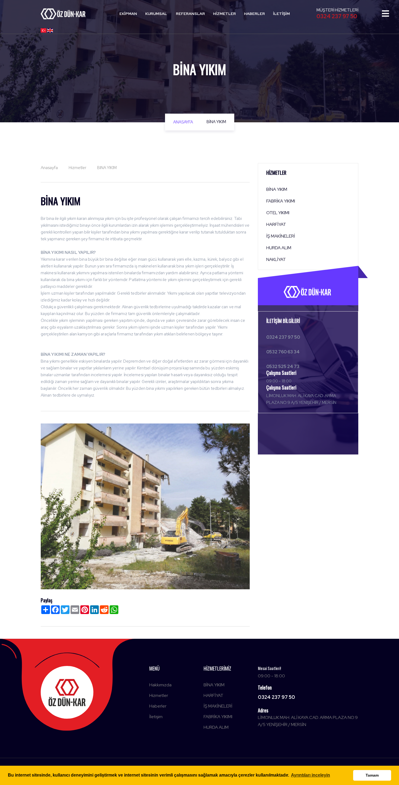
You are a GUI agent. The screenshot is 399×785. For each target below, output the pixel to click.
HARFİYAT (213, 695)
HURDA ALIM (216, 727)
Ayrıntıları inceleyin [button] (310, 775)
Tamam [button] (372, 775)
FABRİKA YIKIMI (218, 716)
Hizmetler (224, 13)
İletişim (281, 13)
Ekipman (128, 13)
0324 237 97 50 (336, 16)
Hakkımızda (160, 685)
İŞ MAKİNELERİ (218, 706)
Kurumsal (156, 13)
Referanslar (190, 13)
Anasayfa (183, 122)
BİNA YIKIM (214, 685)
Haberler (254, 13)
